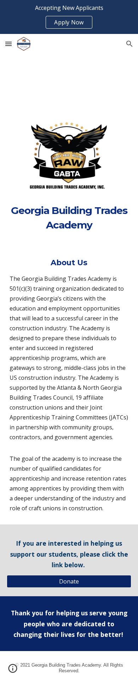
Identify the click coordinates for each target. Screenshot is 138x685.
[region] (69, 17)
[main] (69, 217)
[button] (8, 43)
